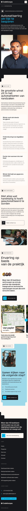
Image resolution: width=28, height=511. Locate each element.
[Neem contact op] (12, 222)
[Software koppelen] (8, 480)
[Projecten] (3, 449)
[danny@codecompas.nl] (8, 493)
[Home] (7, 2)
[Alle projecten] (9, 298)
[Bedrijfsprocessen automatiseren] (10, 474)
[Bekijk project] (12, 322)
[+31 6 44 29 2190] (7, 490)
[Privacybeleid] (4, 508)
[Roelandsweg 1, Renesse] (9, 498)
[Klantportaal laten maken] (8, 471)
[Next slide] (26, 320)
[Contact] (3, 458)
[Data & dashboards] (7, 468)
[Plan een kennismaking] (12, 435)
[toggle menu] (26, 2)
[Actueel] (3, 455)
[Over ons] (3, 452)
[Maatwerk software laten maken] (9, 477)
